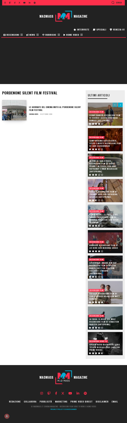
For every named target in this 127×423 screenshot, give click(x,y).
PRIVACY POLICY (57, 409)
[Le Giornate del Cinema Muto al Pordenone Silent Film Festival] (14, 110)
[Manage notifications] (6, 416)
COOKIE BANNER (70, 409)
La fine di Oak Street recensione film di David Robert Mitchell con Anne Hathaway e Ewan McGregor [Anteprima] (103, 166)
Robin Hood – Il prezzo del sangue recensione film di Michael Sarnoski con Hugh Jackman (103, 218)
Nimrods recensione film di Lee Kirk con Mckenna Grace (103, 246)
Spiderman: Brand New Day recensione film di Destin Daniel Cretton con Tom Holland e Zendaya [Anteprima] (103, 268)
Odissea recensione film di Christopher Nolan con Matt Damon (104, 296)
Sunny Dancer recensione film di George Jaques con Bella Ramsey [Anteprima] (104, 118)
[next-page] (120, 105)
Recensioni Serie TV (98, 341)
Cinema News (33, 114)
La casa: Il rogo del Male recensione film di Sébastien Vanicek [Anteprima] (104, 322)
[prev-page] (115, 105)
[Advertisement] (63, 60)
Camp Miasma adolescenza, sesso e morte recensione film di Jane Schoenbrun (105, 143)
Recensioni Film (96, 112)
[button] (116, 2)
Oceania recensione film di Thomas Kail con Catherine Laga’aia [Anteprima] (103, 194)
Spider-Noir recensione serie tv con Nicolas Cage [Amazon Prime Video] (104, 347)
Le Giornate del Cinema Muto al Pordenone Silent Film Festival (55, 108)
